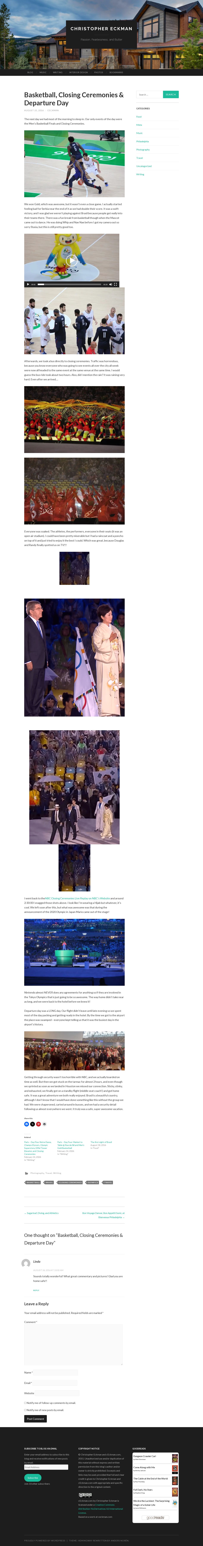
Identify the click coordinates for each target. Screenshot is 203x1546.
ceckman (53, 110)
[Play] (28, 284)
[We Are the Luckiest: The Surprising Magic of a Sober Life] (175, 1506)
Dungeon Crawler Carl (144, 1456)
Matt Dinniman (140, 1459)
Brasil (49, 1182)
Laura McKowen (140, 1508)
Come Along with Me (144, 1467)
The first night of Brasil (101, 1142)
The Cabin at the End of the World (150, 1478)
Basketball (33, 1182)
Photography (37, 1173)
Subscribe (33, 1477)
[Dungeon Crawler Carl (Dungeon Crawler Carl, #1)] (175, 1462)
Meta (139, 124)
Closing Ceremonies (70, 1182)
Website (29, 1393)
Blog (30, 72)
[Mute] (110, 284)
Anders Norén (120, 1540)
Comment (30, 1322)
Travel (48, 1173)
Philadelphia (142, 141)
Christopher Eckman (102, 28)
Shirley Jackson (140, 1470)
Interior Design (78, 72)
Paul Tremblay (140, 1482)
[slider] (69, 284)
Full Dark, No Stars (142, 1489)
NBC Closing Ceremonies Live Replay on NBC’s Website (77, 898)
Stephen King (140, 1493)
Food (138, 116)
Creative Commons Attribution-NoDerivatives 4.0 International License (100, 1508)
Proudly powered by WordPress (44, 1540)
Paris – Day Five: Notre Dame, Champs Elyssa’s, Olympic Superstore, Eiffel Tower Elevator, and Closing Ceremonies (37, 1148)
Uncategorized (144, 166)
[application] (71, 260)
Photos (98, 72)
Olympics (93, 1182)
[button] (72, 261)
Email (28, 1383)
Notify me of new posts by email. (45, 1410)
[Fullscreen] (115, 284)
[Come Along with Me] (175, 1473)
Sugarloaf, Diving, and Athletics (41, 1213)
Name (28, 1372)
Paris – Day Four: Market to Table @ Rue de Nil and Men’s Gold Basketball (70, 1145)
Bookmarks (116, 72)
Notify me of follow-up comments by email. (51, 1402)
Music (43, 72)
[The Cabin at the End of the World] (175, 1484)
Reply (36, 1290)
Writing (58, 72)
